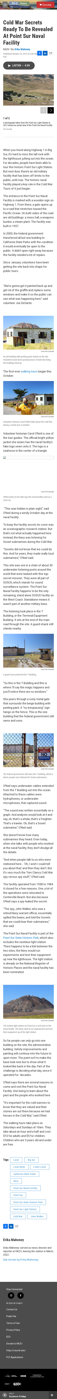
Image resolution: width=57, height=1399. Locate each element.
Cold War (18, 1216)
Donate (46, 4)
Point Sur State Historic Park (21, 937)
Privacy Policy (13, 1330)
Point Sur (18, 1195)
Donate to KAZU (14, 1343)
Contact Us (11, 1309)
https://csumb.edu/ (16, 1350)
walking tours (29, 371)
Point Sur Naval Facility (25, 1188)
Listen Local (39, 1167)
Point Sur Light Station (25, 1209)
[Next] (51, 110)
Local (16, 1160)
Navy (16, 1181)
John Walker (37, 1216)
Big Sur (31, 1160)
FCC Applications (14, 1357)
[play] (5, 1395)
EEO (8, 1337)
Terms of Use (13, 1323)
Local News (19, 1167)
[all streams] (53, 1395)
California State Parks (24, 1174)
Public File (11, 1316)
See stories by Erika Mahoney (20, 1259)
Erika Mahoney (22, 49)
